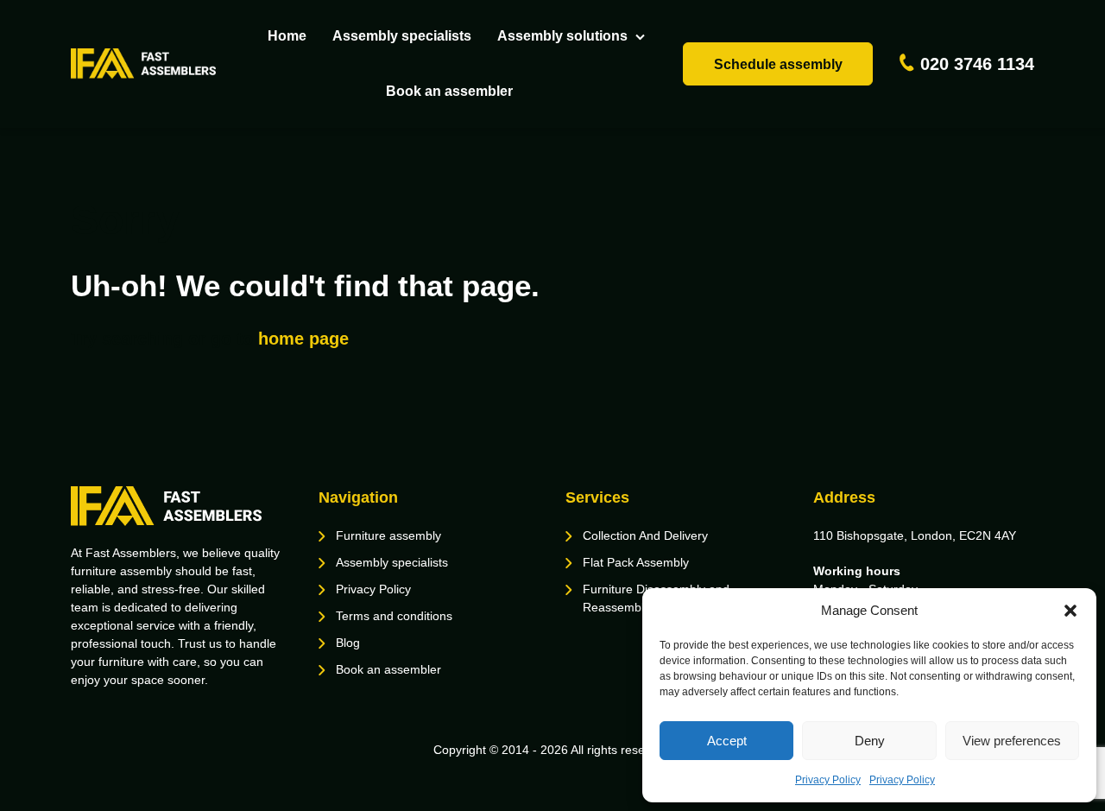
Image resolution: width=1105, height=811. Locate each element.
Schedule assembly (778, 64)
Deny (870, 740)
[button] (1070, 610)
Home (287, 36)
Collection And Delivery (645, 535)
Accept (727, 740)
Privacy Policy (828, 780)
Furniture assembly (388, 535)
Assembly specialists (401, 36)
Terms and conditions (394, 616)
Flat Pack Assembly (636, 562)
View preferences (1012, 740)
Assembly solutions (562, 36)
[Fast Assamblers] (143, 63)
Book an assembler (449, 91)
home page (303, 338)
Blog (348, 642)
